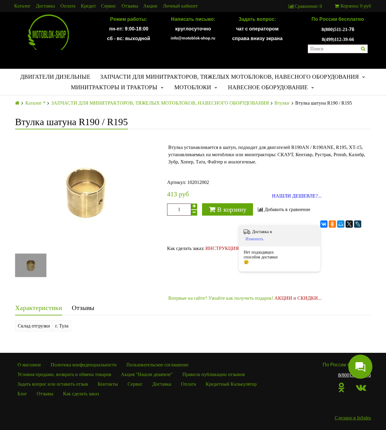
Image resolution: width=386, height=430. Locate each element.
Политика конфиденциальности (84, 364)
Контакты (108, 384)
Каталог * (35, 103)
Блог (22, 393)
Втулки (282, 103)
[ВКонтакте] (323, 224)
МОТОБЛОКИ (192, 87)
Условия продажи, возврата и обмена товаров (64, 374)
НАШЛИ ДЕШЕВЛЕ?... (296, 196)
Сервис (108, 6)
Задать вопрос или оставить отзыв (52, 384)
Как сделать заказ (81, 393)
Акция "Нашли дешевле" (147, 374)
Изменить (254, 239)
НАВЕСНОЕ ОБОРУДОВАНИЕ (268, 87)
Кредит (88, 6)
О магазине (29, 364)
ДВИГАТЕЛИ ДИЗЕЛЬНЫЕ (55, 77)
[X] (349, 224)
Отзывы (130, 6)
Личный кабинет (180, 6)
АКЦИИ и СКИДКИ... (297, 298)
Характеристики (38, 307)
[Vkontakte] (361, 387)
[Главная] (17, 103)
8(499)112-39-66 (338, 39)
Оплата (67, 6)
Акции (150, 6)
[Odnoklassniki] (341, 387)
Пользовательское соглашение (157, 364)
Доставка (45, 6)
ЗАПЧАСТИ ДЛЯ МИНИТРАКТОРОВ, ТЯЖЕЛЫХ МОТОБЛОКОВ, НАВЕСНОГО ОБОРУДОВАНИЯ (229, 77)
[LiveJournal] (357, 224)
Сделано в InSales (353, 417)
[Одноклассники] (332, 224)
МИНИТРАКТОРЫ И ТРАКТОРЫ (114, 87)
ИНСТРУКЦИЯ (222, 248)
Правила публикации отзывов (213, 374)
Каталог (22, 6)
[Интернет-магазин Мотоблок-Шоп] (48, 32)
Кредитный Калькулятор (231, 384)
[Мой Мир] (340, 224)
